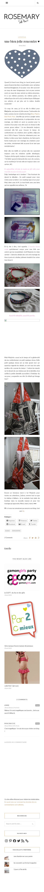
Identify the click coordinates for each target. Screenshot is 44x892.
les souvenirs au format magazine (25, 863)
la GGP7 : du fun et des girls (14, 593)
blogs (7, 530)
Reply (37, 705)
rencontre (16, 530)
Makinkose (9, 723)
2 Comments (8, 538)
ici (23, 511)
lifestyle (22, 37)
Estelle (7, 548)
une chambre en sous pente (23, 856)
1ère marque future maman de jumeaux (18, 646)
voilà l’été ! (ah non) (11, 686)
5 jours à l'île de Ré (20, 869)
